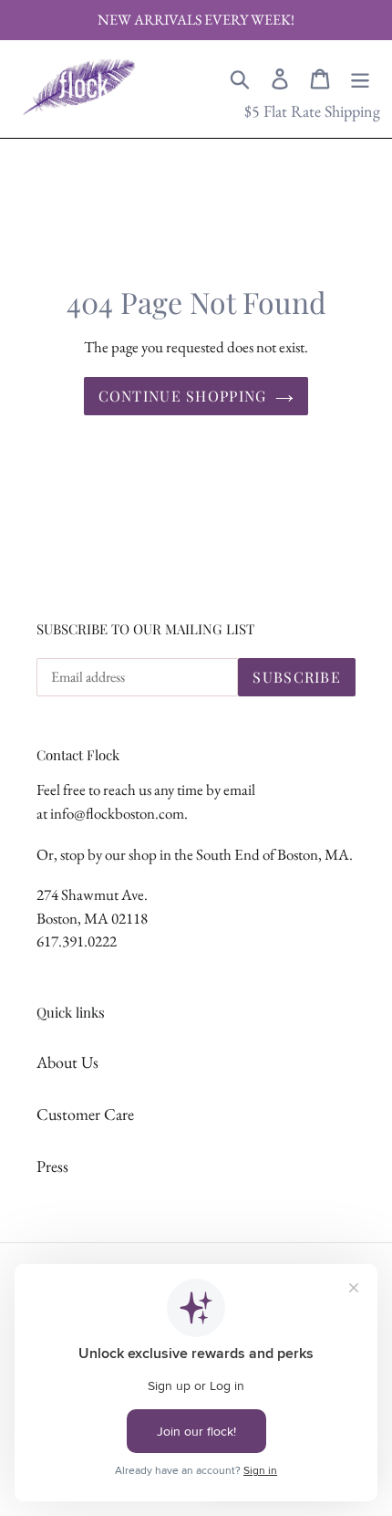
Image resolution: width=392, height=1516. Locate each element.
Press (52, 1165)
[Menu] (360, 77)
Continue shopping (182, 395)
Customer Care (85, 1113)
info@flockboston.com (117, 813)
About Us (67, 1061)
